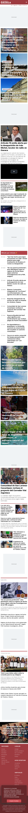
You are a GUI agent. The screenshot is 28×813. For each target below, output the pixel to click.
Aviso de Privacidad (14, 796)
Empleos (17, 765)
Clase (16, 777)
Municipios (4, 754)
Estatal (3, 749)
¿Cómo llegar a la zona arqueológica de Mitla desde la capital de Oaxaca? (13, 96)
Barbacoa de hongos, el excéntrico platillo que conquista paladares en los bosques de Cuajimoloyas (13, 43)
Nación (3, 758)
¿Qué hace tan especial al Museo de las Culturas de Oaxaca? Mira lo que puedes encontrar (14, 70)
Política (3, 756)
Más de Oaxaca (7, 34)
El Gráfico (17, 775)
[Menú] (26, 2)
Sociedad (3, 752)
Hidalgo (17, 749)
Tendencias (4, 760)
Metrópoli (3, 750)
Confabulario (18, 780)
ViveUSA (17, 779)
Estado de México (19, 750)
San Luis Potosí (18, 752)
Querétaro (17, 754)
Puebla (16, 756)
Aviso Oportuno (18, 782)
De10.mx (17, 784)
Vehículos (17, 766)
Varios (16, 768)
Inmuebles (17, 763)
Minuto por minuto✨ (9, 253)
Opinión (3, 763)
